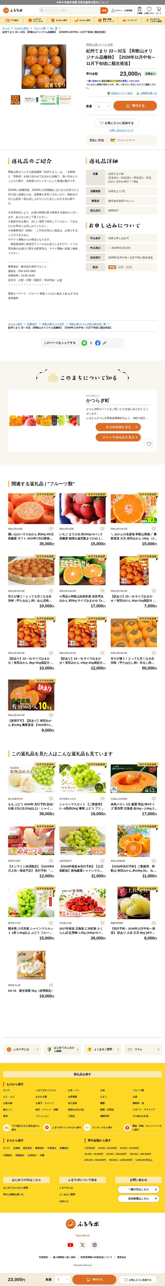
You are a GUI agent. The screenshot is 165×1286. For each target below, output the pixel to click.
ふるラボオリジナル (46, 1090)
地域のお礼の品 (76, 1109)
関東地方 (39, 1148)
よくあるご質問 (67, 1194)
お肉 (102, 1090)
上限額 (139, 13)
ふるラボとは (66, 1187)
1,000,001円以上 (144, 1160)
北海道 (16, 1148)
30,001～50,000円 (94, 1154)
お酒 (135, 1096)
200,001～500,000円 (95, 1160)
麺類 (102, 1103)
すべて (6, 1090)
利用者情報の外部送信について (96, 1257)
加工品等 (72, 1103)
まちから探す (15, 324)
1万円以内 (90, 1148)
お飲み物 (7, 1103)
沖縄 (42, 1155)
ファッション (42, 1116)
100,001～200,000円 (140, 1154)
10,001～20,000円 (107, 1148)
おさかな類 (41, 1096)
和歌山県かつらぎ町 (53, 324)
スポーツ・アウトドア (144, 1109)
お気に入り (149, 13)
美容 (5, 1116)
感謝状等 (104, 1116)
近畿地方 (32, 324)
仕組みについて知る (122, 93)
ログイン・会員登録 (123, 10)
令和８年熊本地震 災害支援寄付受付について (82, 2)
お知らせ (63, 1201)
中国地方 (7, 1155)
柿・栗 (54, 28)
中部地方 (51, 1148)
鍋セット (7, 1109)
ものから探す (21, 28)
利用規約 (43, 1257)
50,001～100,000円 (116, 1154)
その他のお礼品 (140, 1116)
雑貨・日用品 (107, 1109)
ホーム (6, 28)
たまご (103, 1096)
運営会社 (121, 1257)
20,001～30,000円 (129, 1148)
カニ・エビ (9, 1096)
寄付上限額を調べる (13, 1194)
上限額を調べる (148, 93)
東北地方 (27, 1148)
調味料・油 (138, 1103)
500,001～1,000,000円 (120, 1160)
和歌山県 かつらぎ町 (99, 44)
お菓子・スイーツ (45, 1103)
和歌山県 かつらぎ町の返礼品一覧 (87, 324)
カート (159, 13)
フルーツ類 (40, 28)
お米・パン (73, 1090)
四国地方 (19, 1155)
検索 (104, 10)
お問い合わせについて (121, 130)
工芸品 (71, 1116)
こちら (138, 84)
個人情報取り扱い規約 (64, 1257)
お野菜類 (72, 1096)
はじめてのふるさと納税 (15, 1187)
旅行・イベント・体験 (47, 1109)
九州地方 (32, 1155)
